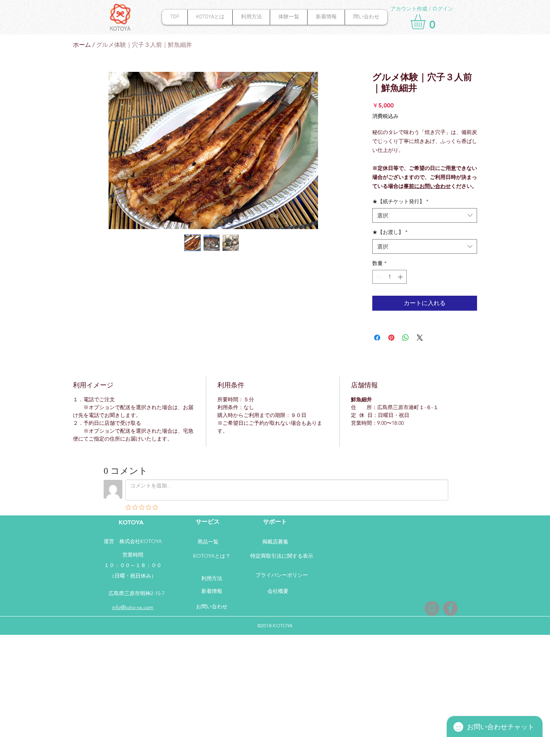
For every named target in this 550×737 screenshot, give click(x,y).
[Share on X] (419, 337)
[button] (426, 21)
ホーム (82, 44)
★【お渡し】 (389, 232)
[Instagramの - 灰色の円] (432, 608)
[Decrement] (378, 276)
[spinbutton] (389, 276)
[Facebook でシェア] (377, 337)
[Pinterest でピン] (391, 337)
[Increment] (401, 276)
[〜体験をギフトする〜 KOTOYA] (450, 608)
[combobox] (424, 215)
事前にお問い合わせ (427, 186)
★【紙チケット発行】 (400, 201)
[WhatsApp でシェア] (405, 337)
